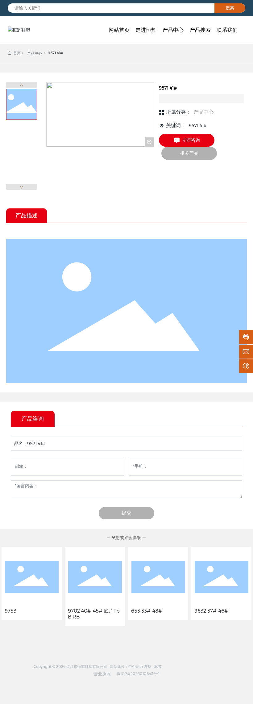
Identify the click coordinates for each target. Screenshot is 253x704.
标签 (158, 666)
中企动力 (135, 666)
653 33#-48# (146, 611)
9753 (10, 611)
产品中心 (34, 53)
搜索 (230, 7)
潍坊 (147, 666)
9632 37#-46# (211, 611)
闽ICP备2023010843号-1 (138, 673)
